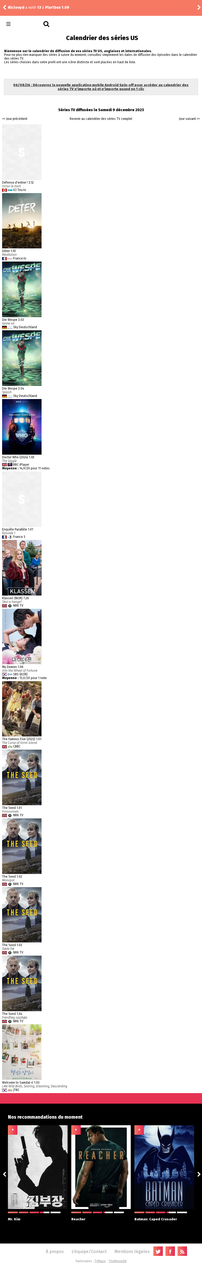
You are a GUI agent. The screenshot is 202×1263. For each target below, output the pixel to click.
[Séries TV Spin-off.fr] (29, 24)
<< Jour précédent (14, 119)
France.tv (19, 258)
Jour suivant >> (189, 119)
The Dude (16, 7)
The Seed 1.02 (12, 876)
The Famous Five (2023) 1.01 (21, 739)
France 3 (19, 537)
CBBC (17, 746)
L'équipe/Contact (89, 1251)
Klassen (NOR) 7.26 (15, 598)
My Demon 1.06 (12, 667)
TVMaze (100, 1261)
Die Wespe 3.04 (13, 388)
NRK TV (18, 605)
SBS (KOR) (20, 674)
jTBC (16, 1090)
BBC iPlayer (21, 464)
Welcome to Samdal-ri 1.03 (20, 1082)
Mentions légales (132, 1251)
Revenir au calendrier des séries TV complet (101, 119)
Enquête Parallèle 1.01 (17, 529)
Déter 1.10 (9, 251)
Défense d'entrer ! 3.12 (18, 182)
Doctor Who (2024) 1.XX (18, 457)
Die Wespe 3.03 (13, 320)
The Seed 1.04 (12, 1014)
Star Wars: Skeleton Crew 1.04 (73, 7)
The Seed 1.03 (12, 945)
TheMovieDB (118, 1261)
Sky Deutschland (25, 327)
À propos (55, 1251)
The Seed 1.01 (12, 808)
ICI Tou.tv (19, 190)
